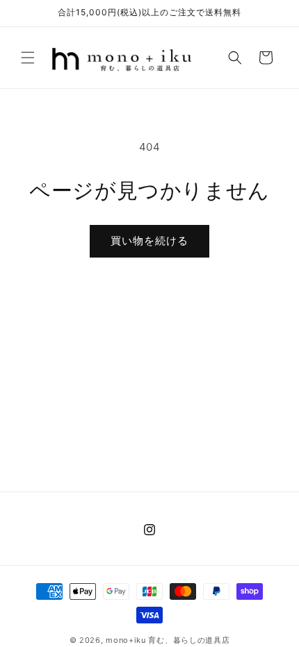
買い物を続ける (149, 240)
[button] (28, 57)
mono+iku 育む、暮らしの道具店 (167, 640)
